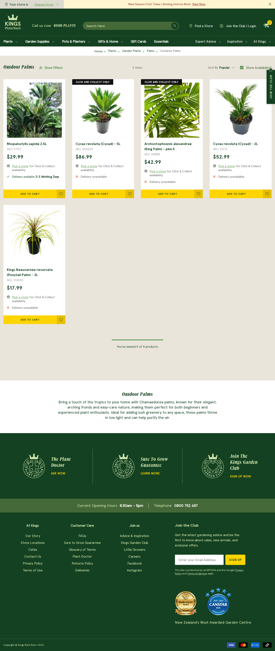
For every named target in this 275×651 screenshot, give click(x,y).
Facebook (134, 563)
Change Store (43, 4)
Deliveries (82, 570)
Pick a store (20, 166)
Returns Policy (82, 563)
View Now (198, 4)
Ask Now (58, 473)
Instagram (134, 570)
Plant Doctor (82, 556)
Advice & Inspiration (134, 536)
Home (98, 51)
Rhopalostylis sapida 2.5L (27, 144)
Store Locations (33, 542)
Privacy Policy (33, 563)
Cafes (32, 549)
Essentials (161, 41)
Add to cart (30, 193)
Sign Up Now (240, 476)
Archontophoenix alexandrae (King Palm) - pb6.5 (168, 146)
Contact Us (32, 556)
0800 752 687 (186, 505)
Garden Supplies (37, 41)
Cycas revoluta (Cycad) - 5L (98, 144)
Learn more (150, 473)
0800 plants (65, 26)
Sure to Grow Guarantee (82, 542)
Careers (134, 556)
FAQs (82, 536)
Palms (150, 51)
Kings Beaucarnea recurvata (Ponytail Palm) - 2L (30, 272)
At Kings (260, 41)
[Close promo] (270, 4)
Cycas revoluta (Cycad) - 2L (235, 144)
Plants (8, 41)
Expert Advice (206, 41)
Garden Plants (131, 51)
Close (271, 70)
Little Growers (134, 549)
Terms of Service (197, 573)
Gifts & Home (108, 41)
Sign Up (235, 560)
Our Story (32, 536)
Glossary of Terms (82, 549)
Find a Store (203, 26)
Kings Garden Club (134, 542)
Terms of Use (33, 570)
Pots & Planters (74, 41)
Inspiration (235, 41)
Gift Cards (138, 41)
